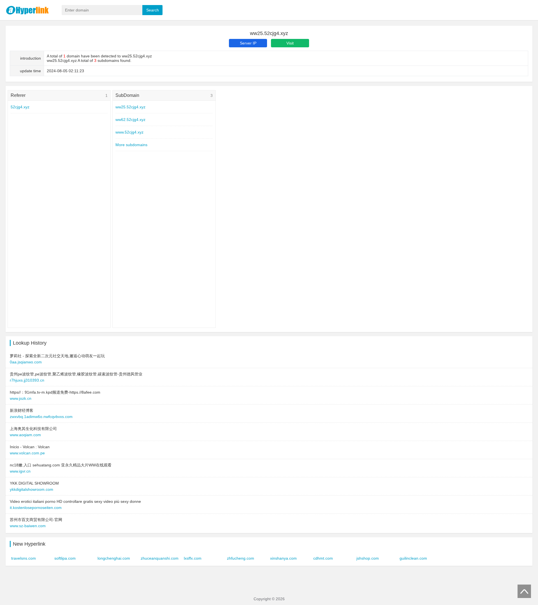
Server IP (248, 43)
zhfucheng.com (240, 558)
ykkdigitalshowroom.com (31, 489)
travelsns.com (23, 558)
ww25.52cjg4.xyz (130, 107)
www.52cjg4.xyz (129, 132)
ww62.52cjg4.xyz (130, 119)
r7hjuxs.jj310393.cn (27, 380)
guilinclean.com (413, 558)
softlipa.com (65, 558)
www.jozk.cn (20, 398)
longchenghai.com (114, 558)
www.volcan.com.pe (27, 453)
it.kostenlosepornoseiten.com (36, 507)
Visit (290, 43)
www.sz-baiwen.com (28, 526)
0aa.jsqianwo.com (26, 362)
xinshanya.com (283, 558)
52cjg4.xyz (20, 107)
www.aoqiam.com (25, 435)
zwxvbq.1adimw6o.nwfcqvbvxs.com (41, 416)
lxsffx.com (192, 558)
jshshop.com (367, 558)
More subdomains (131, 145)
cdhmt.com (323, 558)
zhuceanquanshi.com (159, 558)
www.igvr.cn (20, 471)
